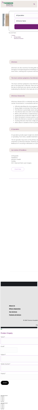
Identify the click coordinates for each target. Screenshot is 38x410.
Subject (3, 354)
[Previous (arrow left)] (1, 399)
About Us (12, 306)
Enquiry (3, 373)
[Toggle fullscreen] (3, 395)
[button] (34, 4)
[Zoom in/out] (1, 395)
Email (3, 346)
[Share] (5, 395)
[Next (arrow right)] (3, 399)
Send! (5, 382)
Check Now (17, 169)
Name (3, 337)
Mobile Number (5, 364)
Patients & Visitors (15, 315)
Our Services (13, 312)
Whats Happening (14, 309)
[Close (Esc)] (6, 395)
